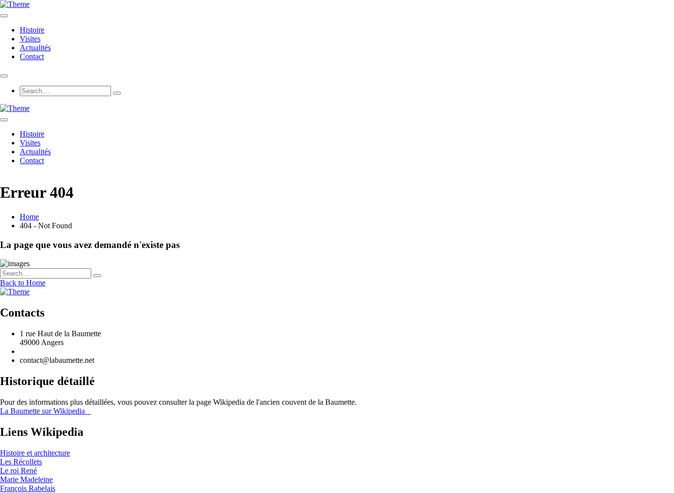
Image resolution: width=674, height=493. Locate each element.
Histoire (32, 30)
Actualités (35, 47)
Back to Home (22, 283)
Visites (30, 39)
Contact (32, 56)
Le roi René (18, 470)
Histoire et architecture (35, 453)
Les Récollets (21, 462)
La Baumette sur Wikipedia (45, 411)
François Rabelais (27, 488)
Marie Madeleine (26, 479)
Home (29, 216)
